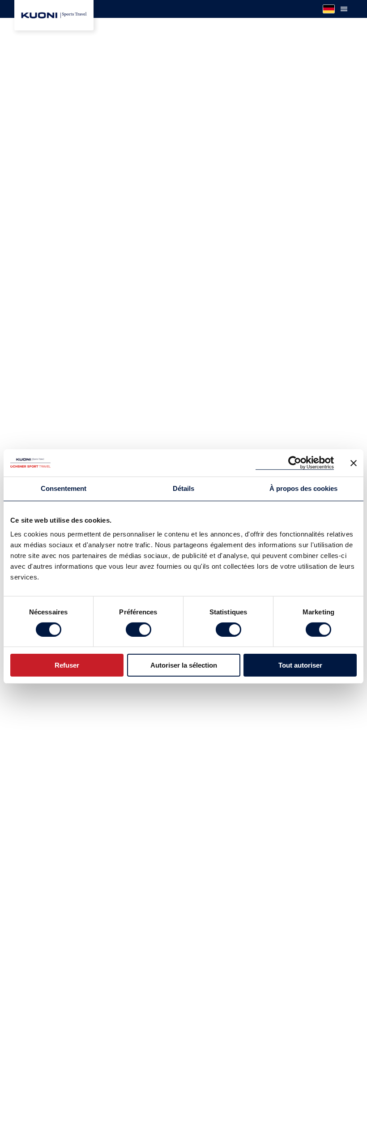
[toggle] (344, 9)
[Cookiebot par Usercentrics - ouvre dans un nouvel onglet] (295, 463)
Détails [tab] (183, 488)
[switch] (138, 629)
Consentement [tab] (63, 488)
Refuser (67, 665)
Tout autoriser (300, 665)
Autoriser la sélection (183, 665)
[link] (54, 15)
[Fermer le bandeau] (353, 463)
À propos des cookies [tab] (303, 488)
